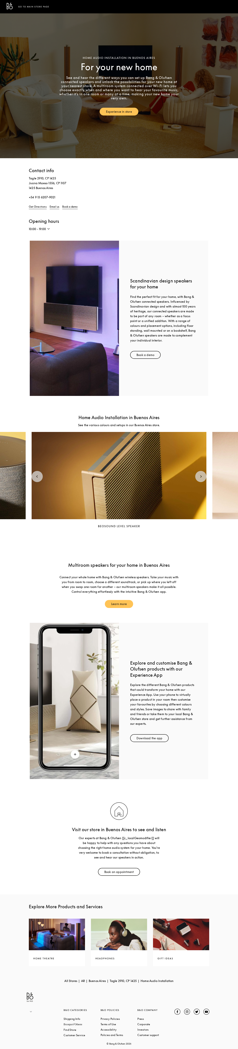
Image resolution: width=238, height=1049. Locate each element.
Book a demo (70, 206)
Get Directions (38, 206)
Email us (55, 206)
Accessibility (119, 1029)
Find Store (82, 1029)
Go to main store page (33, 7)
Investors (155, 1029)
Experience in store (122, 112)
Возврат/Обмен (82, 1024)
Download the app (152, 739)
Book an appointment (122, 872)
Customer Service (82, 1035)
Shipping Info (82, 1018)
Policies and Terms (119, 1035)
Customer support (155, 1035)
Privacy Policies (119, 1018)
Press (154, 1018)
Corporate (155, 1024)
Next (200, 476)
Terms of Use (119, 1024)
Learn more (122, 604)
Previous (37, 476)
